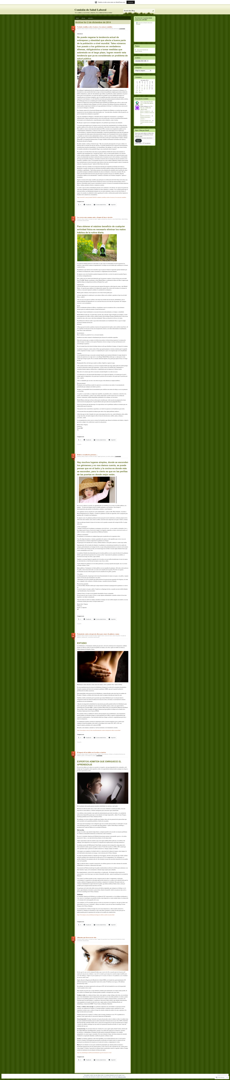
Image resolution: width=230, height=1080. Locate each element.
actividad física (104, 219)
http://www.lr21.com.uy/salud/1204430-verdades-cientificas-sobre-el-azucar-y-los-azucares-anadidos (101, 197)
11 (144, 85)
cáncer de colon (108, 635)
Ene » (140, 92)
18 (144, 87)
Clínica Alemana (104, 754)
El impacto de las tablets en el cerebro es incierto (91, 752)
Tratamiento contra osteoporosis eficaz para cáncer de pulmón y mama (98, 634)
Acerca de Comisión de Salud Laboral (141, 50)
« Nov (136, 92)
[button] (102, 74)
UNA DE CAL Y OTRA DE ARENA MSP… (146, 103)
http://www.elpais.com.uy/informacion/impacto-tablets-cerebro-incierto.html (95, 915)
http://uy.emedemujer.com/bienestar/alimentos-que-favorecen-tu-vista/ (94, 1052)
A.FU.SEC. (83, 18)
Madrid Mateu (125, 219)
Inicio (77, 18)
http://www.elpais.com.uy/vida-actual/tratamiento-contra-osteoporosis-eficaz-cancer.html (98, 730)
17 (142, 87)
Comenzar (130, 2)
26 (147, 89)
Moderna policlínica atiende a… (145, 118)
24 (142, 89)
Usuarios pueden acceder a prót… (146, 122)
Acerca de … (91, 18)
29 (137, 90)
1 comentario (122, 28)
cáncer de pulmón (116, 635)
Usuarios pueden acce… (146, 120)
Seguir (138, 140)
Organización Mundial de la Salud (117, 939)
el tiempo (111, 754)
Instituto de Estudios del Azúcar (111, 28)
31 (142, 90)
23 (139, 89)
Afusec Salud (143, 101)
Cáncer (102, 635)
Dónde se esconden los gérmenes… (87, 455)
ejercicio (110, 219)
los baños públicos (110, 456)
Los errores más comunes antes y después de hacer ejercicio (94, 217)
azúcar (102, 28)
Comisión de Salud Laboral (90, 10)
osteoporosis (84, 637)
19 (147, 87)
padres (83, 755)
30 (139, 90)
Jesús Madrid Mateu (116, 219)
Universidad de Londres (90, 755)
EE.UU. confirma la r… (145, 111)
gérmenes (103, 456)
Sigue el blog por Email (142, 130)
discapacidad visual (105, 939)
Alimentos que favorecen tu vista (86, 937)
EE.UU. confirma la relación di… (147, 113)
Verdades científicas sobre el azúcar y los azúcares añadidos (94, 27)
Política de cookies (122, 1077)
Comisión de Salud (93, 28)
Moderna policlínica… (145, 116)
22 (137, 89)
